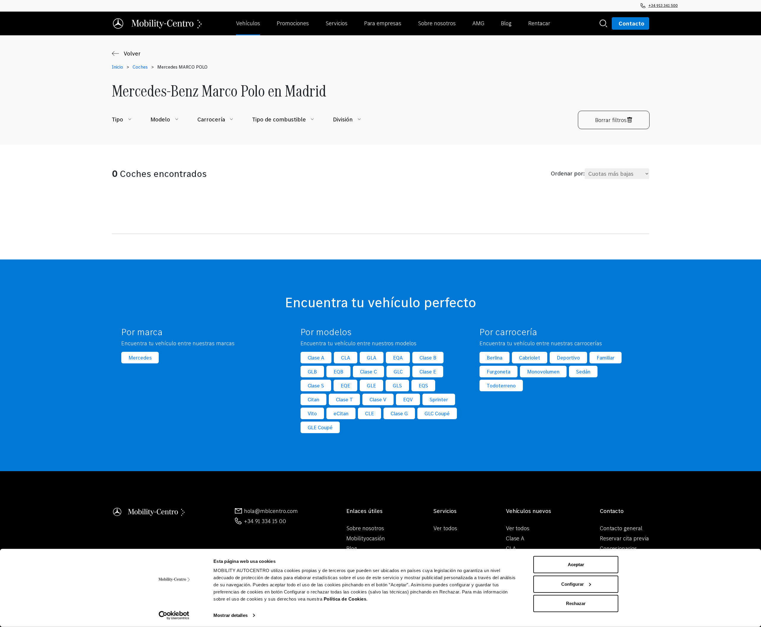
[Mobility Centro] (158, 23)
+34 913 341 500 (663, 5)
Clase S (316, 385)
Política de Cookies (345, 598)
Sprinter (439, 399)
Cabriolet (529, 357)
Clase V (378, 399)
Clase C (368, 371)
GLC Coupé (437, 413)
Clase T (344, 399)
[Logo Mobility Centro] (149, 511)
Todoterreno (501, 385)
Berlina (494, 357)
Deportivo (568, 357)
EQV (408, 399)
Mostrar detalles (230, 615)
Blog (351, 548)
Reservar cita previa (624, 538)
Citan (314, 399)
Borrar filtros (611, 120)
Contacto (631, 23)
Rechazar (576, 603)
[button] (254, 23)
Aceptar (576, 564)
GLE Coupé (320, 427)
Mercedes (140, 357)
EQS (423, 385)
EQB (338, 371)
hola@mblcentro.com (271, 511)
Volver (132, 53)
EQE (345, 385)
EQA (398, 357)
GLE (371, 385)
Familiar (605, 357)
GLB (312, 371)
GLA (371, 357)
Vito (312, 413)
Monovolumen (543, 371)
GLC (398, 371)
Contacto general (621, 528)
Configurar (572, 583)
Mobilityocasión (365, 538)
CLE (369, 413)
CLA (345, 357)
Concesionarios (618, 548)
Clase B (427, 357)
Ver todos (445, 528)
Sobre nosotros (365, 528)
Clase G (399, 413)
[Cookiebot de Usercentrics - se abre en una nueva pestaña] (174, 615)
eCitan (341, 413)
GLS (397, 385)
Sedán (583, 371)
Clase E (427, 371)
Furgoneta (498, 371)
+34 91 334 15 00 (265, 521)
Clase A (316, 357)
